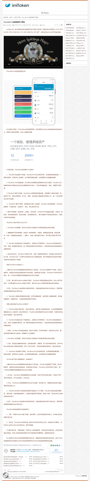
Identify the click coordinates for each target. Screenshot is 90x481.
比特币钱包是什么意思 (73, 30)
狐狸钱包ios (70, 40)
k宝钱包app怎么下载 (40, 457)
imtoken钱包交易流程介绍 (52, 470)
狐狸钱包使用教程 (82, 38)
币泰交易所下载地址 (83, 40)
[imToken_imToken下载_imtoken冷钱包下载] (17, 5)
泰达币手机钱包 (71, 48)
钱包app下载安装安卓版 (73, 38)
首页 (10, 17)
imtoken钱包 (8, 25)
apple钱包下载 (81, 35)
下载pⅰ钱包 (70, 45)
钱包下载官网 (71, 53)
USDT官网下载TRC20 (40, 461)
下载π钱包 (70, 33)
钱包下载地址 (81, 33)
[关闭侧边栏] (62, 25)
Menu (46, 13)
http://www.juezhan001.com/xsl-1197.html (28, 451)
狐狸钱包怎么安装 (72, 58)
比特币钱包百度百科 (72, 28)
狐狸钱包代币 (81, 53)
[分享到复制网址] (61, 445)
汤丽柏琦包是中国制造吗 (11, 445)
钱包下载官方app (72, 55)
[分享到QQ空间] (53, 445)
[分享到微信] (51, 445)
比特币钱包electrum (83, 28)
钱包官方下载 (81, 30)
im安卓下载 (17, 17)
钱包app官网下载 (82, 55)
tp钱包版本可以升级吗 (40, 459)
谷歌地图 (27, 478)
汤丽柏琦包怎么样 (37, 445)
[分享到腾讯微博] (57, 445)
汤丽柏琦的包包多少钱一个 (25, 445)
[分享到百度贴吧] (59, 445)
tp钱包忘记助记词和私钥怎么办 (13, 465)
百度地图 (33, 478)
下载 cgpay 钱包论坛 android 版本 (16, 470)
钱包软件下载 (81, 50)
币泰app (79, 43)
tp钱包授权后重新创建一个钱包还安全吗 (16, 457)
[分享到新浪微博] (55, 445)
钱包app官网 (70, 35)
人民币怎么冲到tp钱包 (40, 463)
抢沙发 (43, 25)
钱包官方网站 (71, 43)
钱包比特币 (70, 50)
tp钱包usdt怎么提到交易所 (12, 459)
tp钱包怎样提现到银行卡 (11, 461)
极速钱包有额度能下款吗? (12, 463)
